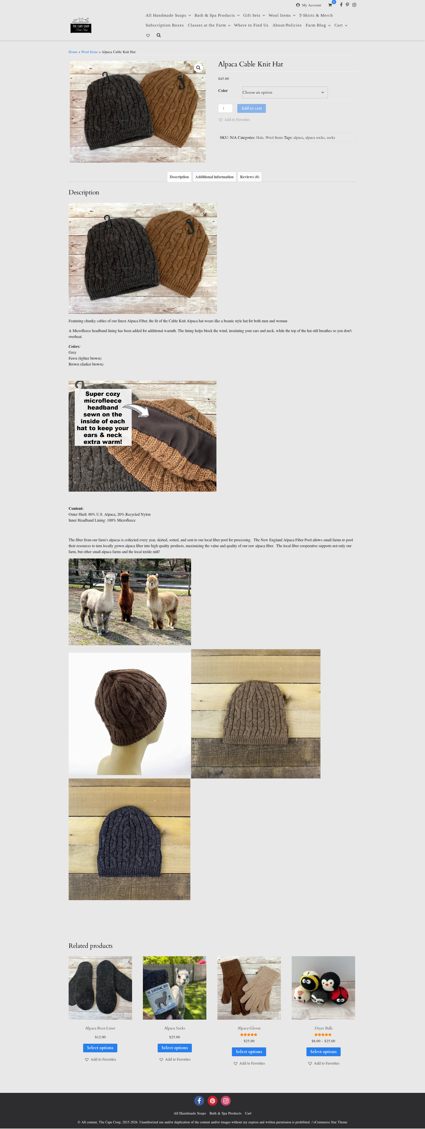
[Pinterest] (347, 4)
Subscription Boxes (165, 25)
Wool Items (280, 15)
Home (73, 51)
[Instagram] (354, 4)
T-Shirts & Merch (316, 15)
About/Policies (287, 25)
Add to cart (251, 108)
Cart (338, 25)
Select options (100, 1048)
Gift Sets (251, 15)
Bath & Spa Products (215, 15)
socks (331, 137)
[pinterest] (212, 1101)
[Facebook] (341, 4)
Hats (259, 137)
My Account (311, 4)
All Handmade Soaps (166, 15)
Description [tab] (179, 176)
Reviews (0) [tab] (249, 176)
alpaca (298, 137)
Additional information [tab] (214, 176)
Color (223, 90)
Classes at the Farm (207, 25)
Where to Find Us (251, 25)
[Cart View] (330, 5)
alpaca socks (315, 137)
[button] (198, 67)
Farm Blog (316, 25)
